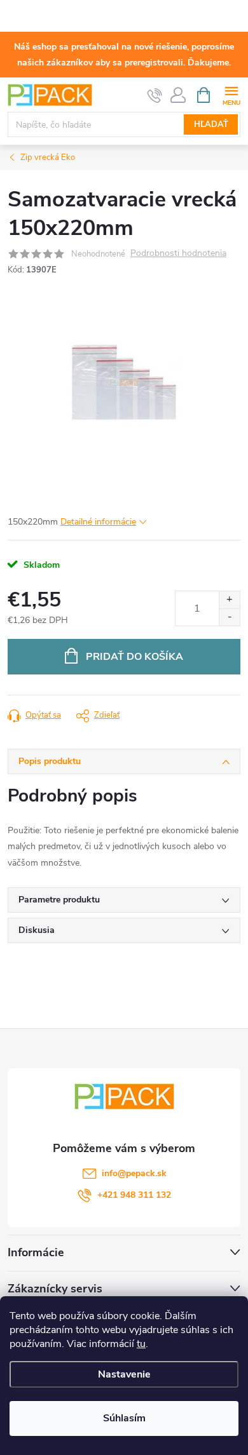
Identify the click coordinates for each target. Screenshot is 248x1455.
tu (141, 1344)
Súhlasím (124, 1418)
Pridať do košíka (134, 657)
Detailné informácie (98, 522)
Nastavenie (124, 1374)
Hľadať (211, 124)
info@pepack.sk (134, 1173)
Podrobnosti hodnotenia (178, 253)
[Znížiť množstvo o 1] (229, 617)
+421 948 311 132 (134, 1195)
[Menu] (231, 94)
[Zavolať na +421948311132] (155, 95)
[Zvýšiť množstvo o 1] (229, 599)
